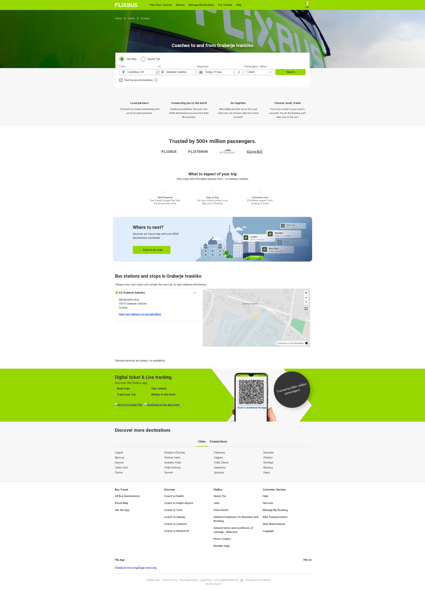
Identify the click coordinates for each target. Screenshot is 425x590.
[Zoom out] (306, 297)
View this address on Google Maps (140, 314)
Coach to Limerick (175, 524)
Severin (168, 472)
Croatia (145, 18)
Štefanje (268, 462)
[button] (157, 293)
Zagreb (119, 452)
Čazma (119, 472)
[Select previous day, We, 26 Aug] (234, 72)
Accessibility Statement (226, 580)
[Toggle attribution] (306, 343)
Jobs (216, 503)
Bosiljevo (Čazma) (174, 452)
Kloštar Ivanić (172, 457)
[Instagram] (304, 567)
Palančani (219, 452)
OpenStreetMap (297, 343)
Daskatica (219, 467)
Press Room (220, 510)
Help (265, 496)
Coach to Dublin (174, 496)
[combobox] (141, 72)
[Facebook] (303, 567)
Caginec (218, 457)
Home (118, 18)
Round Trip (154, 59)
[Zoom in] (306, 292)
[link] (212, 239)
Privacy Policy (169, 580)
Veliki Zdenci (221, 462)
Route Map (121, 503)
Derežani (268, 452)
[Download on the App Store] (147, 568)
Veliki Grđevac (172, 467)
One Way (131, 59)
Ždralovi (268, 457)
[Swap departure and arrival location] (157, 72)
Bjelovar (119, 457)
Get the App (122, 510)
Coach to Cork (173, 510)
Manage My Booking (275, 510)
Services (268, 503)
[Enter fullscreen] (306, 308)
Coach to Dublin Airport (178, 503)
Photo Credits (222, 539)
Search (290, 72)
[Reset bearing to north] (306, 302)
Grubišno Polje (172, 462)
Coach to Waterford (176, 531)
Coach (131, 18)
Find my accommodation (138, 80)
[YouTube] (305, 567)
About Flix (219, 496)
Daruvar (119, 462)
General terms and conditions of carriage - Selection (233, 530)
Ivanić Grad (121, 467)
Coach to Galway (174, 517)
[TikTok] (308, 567)
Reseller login (221, 545)
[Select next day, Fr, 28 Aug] (239, 72)
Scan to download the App (251, 407)
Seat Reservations (274, 524)
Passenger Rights (188, 580)
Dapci (266, 472)
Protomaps (282, 343)
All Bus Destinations (127, 496)
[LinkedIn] (306, 567)
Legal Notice (206, 580)
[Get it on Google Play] (126, 568)
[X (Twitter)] (307, 567)
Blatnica (268, 467)
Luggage (268, 531)
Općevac (219, 472)
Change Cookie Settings (258, 580)
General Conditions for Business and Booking (235, 519)
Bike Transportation (275, 517)
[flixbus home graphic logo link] (126, 5)
